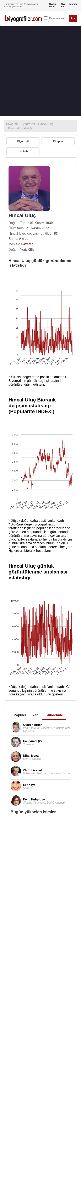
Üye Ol (63, 5)
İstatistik (23, 151)
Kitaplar (58, 141)
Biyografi (23, 141)
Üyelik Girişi (52, 5)
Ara (73, 18)
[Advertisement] (40, 71)
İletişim (73, 4)
